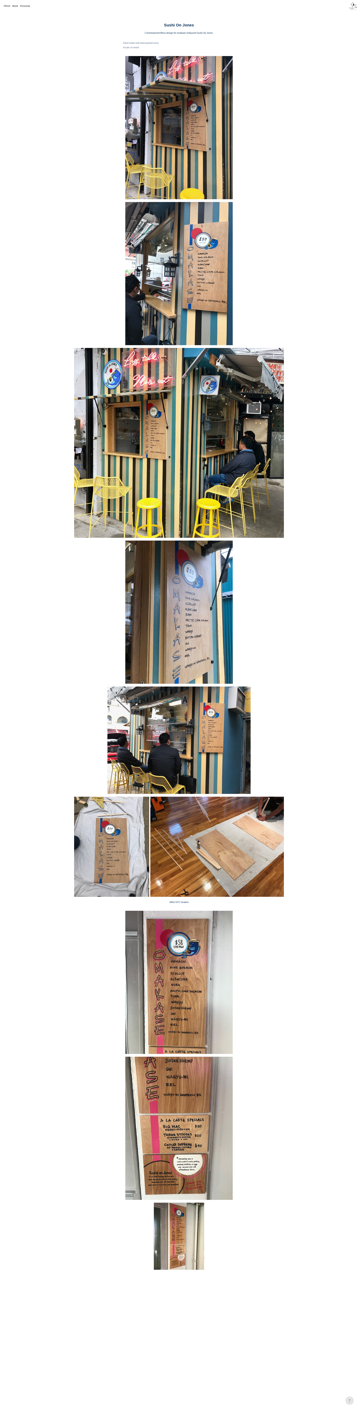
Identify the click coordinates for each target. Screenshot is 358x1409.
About (7, 5)
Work (15, 6)
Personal (25, 6)
